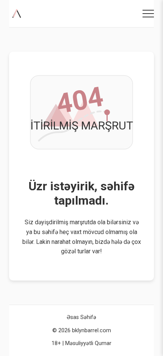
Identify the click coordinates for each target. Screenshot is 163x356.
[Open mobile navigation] (148, 13)
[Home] (18, 13)
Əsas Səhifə (81, 317)
